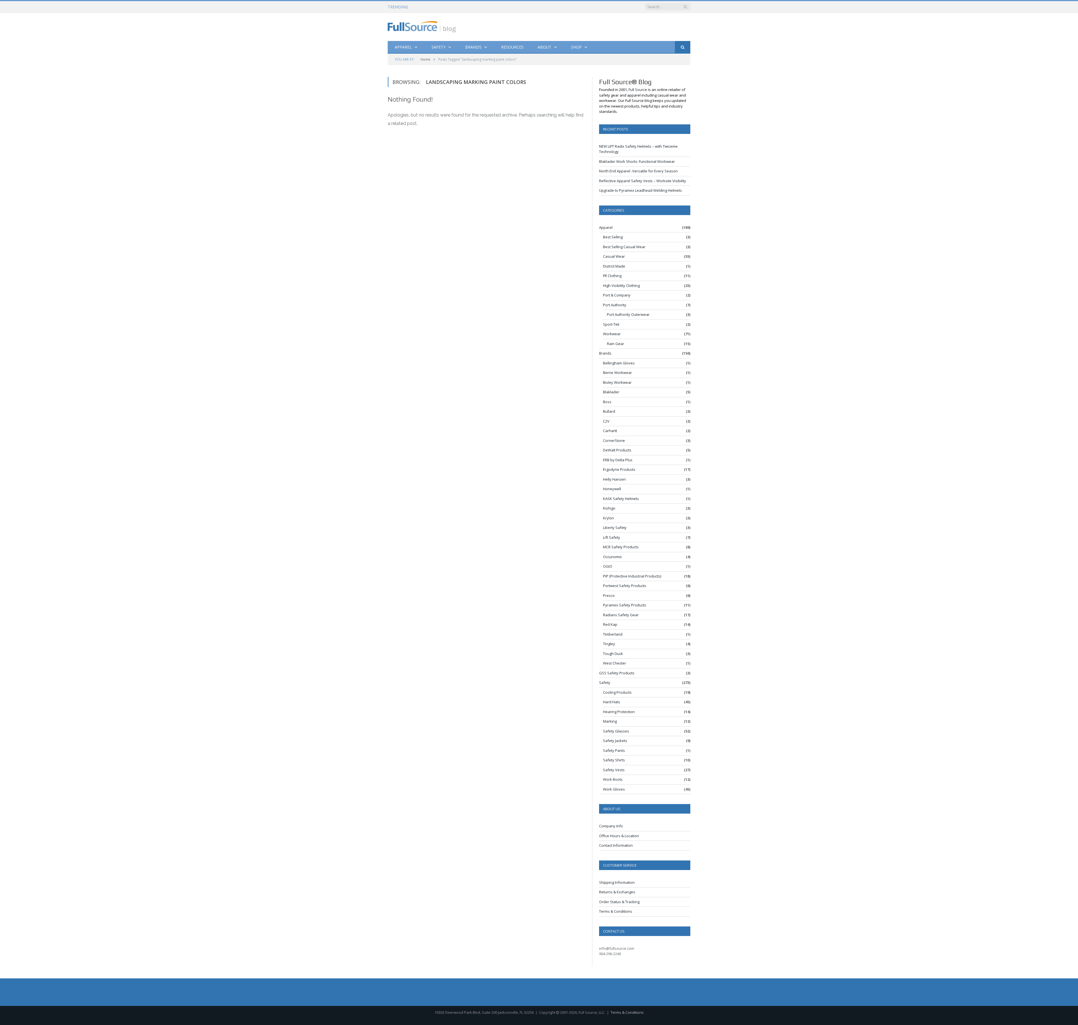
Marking (610, 721)
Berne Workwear (617, 372)
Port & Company (617, 295)
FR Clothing (612, 275)
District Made (614, 266)
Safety (438, 47)
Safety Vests (614, 769)
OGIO (607, 566)
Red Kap (610, 624)
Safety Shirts (614, 760)
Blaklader (611, 391)
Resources (512, 47)
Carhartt (610, 430)
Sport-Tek (611, 324)
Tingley (609, 643)
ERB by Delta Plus (617, 459)
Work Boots (613, 779)
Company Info (611, 825)
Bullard (609, 411)
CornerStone (614, 440)
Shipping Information (617, 882)
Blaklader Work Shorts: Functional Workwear (462, 7)
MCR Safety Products (621, 546)
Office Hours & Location (619, 835)
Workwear (612, 333)
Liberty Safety (615, 527)
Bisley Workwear (617, 382)
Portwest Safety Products (624, 585)
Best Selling (613, 236)
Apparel (403, 47)
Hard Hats (611, 701)
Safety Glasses (616, 731)
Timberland (612, 634)
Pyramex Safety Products (624, 605)
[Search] (682, 47)
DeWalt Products (617, 450)
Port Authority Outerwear (628, 314)
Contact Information (616, 845)
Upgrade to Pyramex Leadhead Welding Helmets (640, 190)
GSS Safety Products (616, 672)
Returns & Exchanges (617, 891)
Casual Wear (614, 256)
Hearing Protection (619, 711)
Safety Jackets (615, 740)
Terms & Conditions (615, 911)
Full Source (638, 89)
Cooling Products (617, 692)
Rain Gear (615, 343)
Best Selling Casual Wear (624, 246)
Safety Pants (614, 750)
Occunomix (612, 556)
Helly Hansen (614, 479)
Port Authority (614, 304)
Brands (473, 47)
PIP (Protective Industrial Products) (632, 576)
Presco (609, 595)
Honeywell (612, 488)
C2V (606, 421)
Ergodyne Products (619, 469)
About (544, 47)
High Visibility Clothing (621, 285)
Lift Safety (611, 537)
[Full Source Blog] (422, 25)
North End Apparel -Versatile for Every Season (638, 171)
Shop (576, 47)
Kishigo (609, 508)
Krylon (608, 518)
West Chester (614, 663)
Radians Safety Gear (621, 614)
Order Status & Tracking (619, 901)
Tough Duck (613, 653)
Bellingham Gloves (619, 363)
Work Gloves (614, 789)
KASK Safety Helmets (621, 498)
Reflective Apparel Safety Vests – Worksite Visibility (642, 180)
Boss (607, 401)
